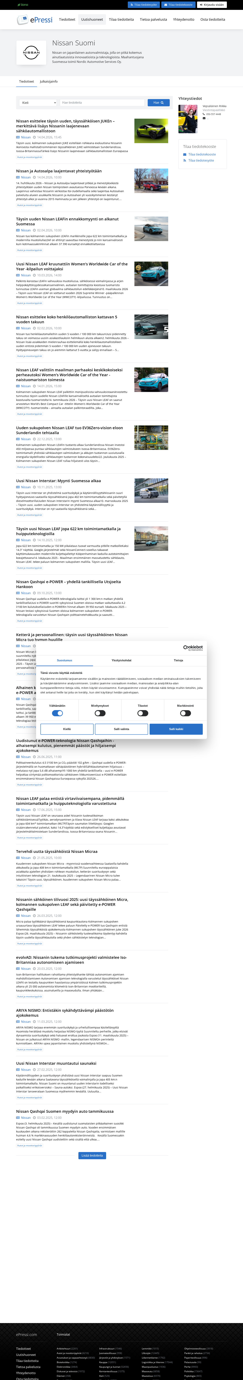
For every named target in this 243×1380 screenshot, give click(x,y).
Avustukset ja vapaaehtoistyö (76, 1357)
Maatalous (151, 1376)
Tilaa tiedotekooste (181, 4)
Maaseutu (151, 1371)
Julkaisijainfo (49, 81)
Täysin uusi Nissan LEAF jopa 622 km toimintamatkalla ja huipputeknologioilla (68, 531)
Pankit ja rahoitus (197, 1353)
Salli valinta (121, 729)
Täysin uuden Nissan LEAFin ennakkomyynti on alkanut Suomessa (67, 221)
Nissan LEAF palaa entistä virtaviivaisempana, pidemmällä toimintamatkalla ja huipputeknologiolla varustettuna (70, 801)
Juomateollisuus (110, 1353)
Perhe (191, 1366)
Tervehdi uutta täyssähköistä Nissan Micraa (57, 851)
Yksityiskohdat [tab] (121, 660)
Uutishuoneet (92, 19)
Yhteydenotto (183, 19)
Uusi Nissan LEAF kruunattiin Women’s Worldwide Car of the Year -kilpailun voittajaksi (72, 266)
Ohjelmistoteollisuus (198, 1348)
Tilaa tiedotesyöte (145, 4)
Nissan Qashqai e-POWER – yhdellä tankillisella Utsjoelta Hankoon (68, 584)
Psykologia (193, 1376)
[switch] (100, 713)
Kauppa (107, 1362)
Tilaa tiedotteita (121, 19)
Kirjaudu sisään (213, 4)
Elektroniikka (67, 1366)
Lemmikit (150, 1348)
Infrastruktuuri (110, 1348)
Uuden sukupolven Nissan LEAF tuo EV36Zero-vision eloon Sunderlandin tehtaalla (69, 430)
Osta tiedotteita (212, 19)
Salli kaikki (176, 729)
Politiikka (193, 1371)
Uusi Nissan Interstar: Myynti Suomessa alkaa (58, 480)
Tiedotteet (67, 19)
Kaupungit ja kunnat (114, 1366)
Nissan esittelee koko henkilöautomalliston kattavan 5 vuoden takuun (66, 319)
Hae (156, 102)
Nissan (25, 137)
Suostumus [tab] (64, 660)
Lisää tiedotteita (92, 1155)
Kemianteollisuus (112, 1371)
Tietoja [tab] (178, 660)
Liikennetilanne (153, 1357)
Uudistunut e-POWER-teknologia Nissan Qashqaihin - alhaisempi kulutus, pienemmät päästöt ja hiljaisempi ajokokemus (66, 745)
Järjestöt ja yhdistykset (114, 1357)
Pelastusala (192, 1362)
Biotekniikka (67, 1362)
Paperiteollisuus (195, 1357)
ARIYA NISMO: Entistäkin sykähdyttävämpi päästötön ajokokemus (65, 1013)
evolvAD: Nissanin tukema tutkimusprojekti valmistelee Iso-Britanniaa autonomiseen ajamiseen (71, 960)
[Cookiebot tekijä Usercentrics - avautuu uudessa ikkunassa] (186, 648)
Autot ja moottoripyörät (29, 157)
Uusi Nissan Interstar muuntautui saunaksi (56, 1063)
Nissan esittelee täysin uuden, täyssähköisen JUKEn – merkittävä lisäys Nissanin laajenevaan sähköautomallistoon (65, 125)
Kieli (104, 1376)
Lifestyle (150, 1353)
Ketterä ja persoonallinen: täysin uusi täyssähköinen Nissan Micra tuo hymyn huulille (72, 637)
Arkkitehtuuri (67, 1348)
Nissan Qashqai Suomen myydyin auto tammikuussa (65, 1111)
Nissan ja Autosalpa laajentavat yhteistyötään (59, 170)
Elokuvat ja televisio (71, 1371)
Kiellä (67, 729)
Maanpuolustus (154, 1366)
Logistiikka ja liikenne (157, 1362)
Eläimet (64, 1376)
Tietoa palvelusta (153, 19)
